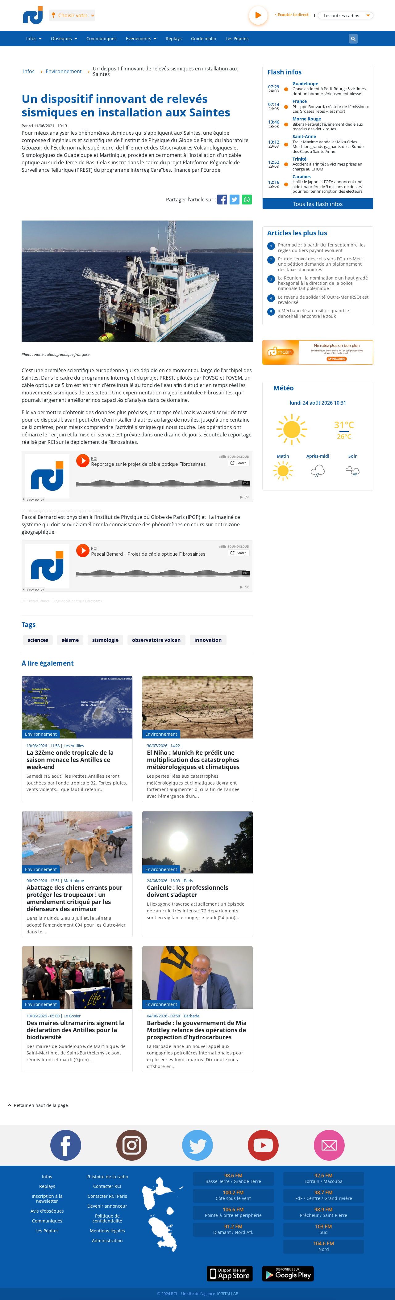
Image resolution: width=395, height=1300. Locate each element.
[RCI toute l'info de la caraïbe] (33, 15)
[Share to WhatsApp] (247, 199)
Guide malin (203, 38)
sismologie (105, 640)
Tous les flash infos (318, 204)
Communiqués (101, 38)
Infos (31, 38)
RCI (24, 511)
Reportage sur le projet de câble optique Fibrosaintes (65, 511)
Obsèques (61, 38)
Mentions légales (107, 1231)
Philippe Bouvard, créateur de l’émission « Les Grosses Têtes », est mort (330, 109)
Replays (174, 38)
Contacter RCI (107, 1186)
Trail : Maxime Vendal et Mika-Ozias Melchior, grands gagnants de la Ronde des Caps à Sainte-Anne (328, 146)
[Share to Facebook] (222, 199)
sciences (38, 640)
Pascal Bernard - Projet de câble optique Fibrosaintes (65, 601)
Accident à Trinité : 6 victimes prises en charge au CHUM (327, 166)
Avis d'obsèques (47, 1211)
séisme (70, 640)
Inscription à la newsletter (47, 1198)
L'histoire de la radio (107, 1177)
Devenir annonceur (107, 1206)
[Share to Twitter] (234, 199)
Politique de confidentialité (107, 1218)
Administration (107, 1240)
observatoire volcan (156, 640)
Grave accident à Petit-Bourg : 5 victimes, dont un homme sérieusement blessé (330, 91)
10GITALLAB (227, 1293)
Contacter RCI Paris (107, 1196)
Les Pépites (237, 38)
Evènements (138, 38)
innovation (208, 640)
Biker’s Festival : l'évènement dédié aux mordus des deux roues (328, 126)
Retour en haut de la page (41, 1105)
